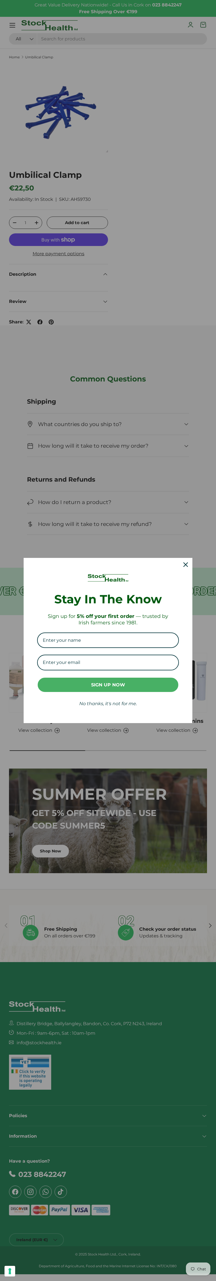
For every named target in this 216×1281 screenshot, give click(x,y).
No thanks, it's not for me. (108, 703)
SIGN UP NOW (108, 684)
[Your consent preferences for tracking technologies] (9, 1271)
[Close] (185, 564)
